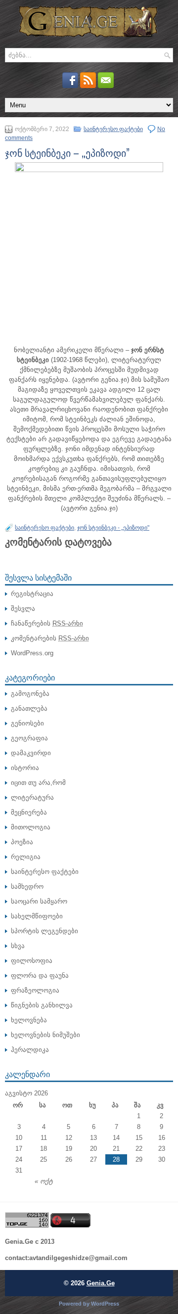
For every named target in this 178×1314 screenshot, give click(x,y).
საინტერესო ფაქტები (113, 129)
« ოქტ (44, 1181)
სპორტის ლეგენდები (44, 931)
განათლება (29, 708)
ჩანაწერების (47, 623)
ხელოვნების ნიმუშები (45, 1035)
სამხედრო (27, 886)
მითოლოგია (30, 827)
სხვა (18, 946)
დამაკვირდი (31, 753)
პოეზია (22, 842)
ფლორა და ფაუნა (40, 975)
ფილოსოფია (31, 960)
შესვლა (23, 608)
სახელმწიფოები (37, 916)
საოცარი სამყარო (39, 901)
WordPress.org (32, 653)
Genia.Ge (101, 1283)
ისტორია (25, 767)
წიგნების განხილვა (42, 1005)
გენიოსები (27, 723)
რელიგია (26, 857)
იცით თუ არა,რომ (38, 782)
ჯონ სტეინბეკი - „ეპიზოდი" (113, 527)
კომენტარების (50, 638)
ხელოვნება (29, 1020)
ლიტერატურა (32, 797)
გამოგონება (30, 693)
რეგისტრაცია (32, 593)
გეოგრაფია (29, 738)
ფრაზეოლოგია (35, 990)
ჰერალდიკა (30, 1049)
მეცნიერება (29, 812)
